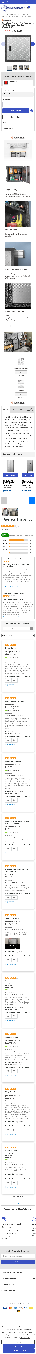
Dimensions (21, 409)
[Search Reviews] (31, 628)
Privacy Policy (25, 1338)
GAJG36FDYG (7, 487)
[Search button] (24, 8)
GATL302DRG (26, 487)
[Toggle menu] (33, 8)
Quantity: (6, 100)
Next (18, 1203)
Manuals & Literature (30, 409)
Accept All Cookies (18, 1350)
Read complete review (10, 586)
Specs (12, 409)
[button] (12, 943)
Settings (18, 1342)
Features (5, 409)
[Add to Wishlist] (31, 110)
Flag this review (10, 685)
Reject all (19, 1346)
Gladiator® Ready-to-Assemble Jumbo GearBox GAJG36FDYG (10, 483)
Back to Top (18, 1199)
